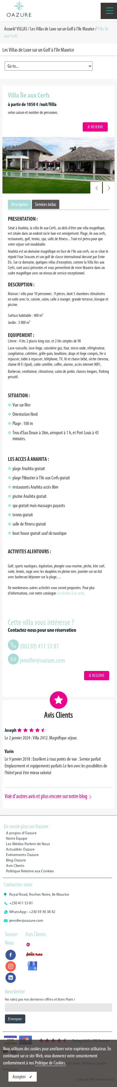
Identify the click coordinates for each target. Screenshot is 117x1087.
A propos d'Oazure (21, 833)
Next (109, 187)
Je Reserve (95, 126)
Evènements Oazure (22, 854)
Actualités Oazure (20, 849)
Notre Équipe (16, 838)
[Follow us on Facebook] (10, 955)
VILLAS (22, 29)
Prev (96, 187)
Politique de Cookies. (50, 1063)
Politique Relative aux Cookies (30, 871)
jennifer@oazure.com (42, 660)
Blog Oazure (16, 860)
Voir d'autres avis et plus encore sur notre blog (46, 796)
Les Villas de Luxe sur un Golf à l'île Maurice (62, 29)
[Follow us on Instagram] (10, 966)
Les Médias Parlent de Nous (28, 844)
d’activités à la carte (70, 593)
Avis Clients (15, 865)
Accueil (9, 29)
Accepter (19, 1077)
